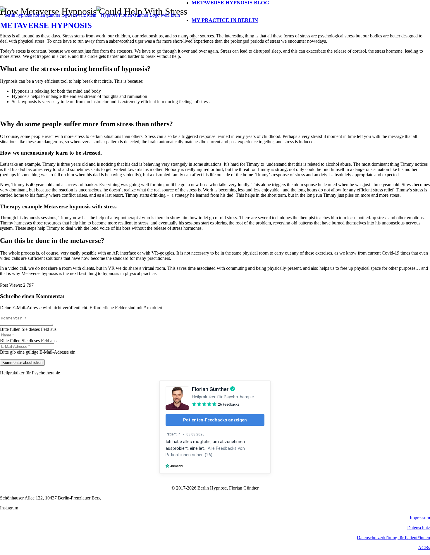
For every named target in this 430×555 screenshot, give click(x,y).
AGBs (424, 547)
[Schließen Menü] (194, 39)
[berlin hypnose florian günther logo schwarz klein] (90, 15)
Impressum (420, 517)
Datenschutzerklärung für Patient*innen (393, 537)
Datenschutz (418, 527)
